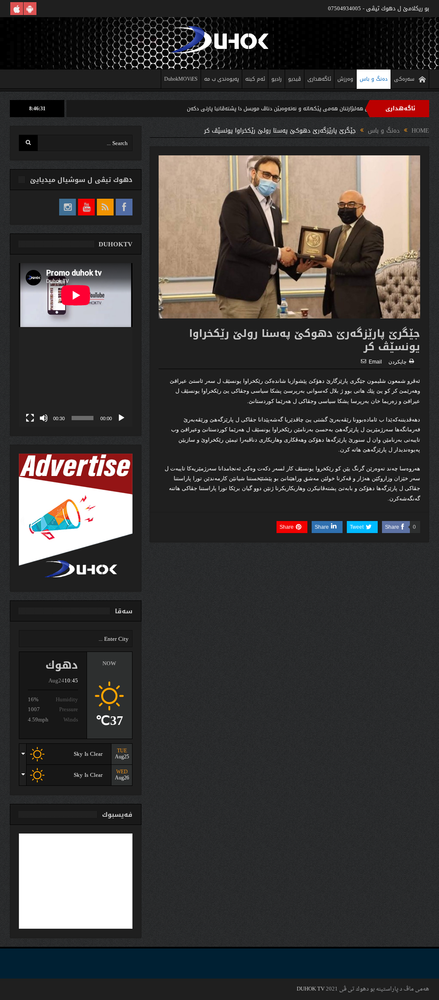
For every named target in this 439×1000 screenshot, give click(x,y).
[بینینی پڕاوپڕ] (30, 418)
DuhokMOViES (181, 79)
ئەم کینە (255, 79)
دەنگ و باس (374, 79)
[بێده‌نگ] (43, 418)
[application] (75, 345)
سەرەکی (404, 79)
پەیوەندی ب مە (221, 79)
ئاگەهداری (319, 79)
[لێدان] (121, 418)
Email (375, 362)
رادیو (276, 79)
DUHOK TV (311, 989)
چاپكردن (397, 362)
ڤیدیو (294, 79)
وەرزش (345, 79)
